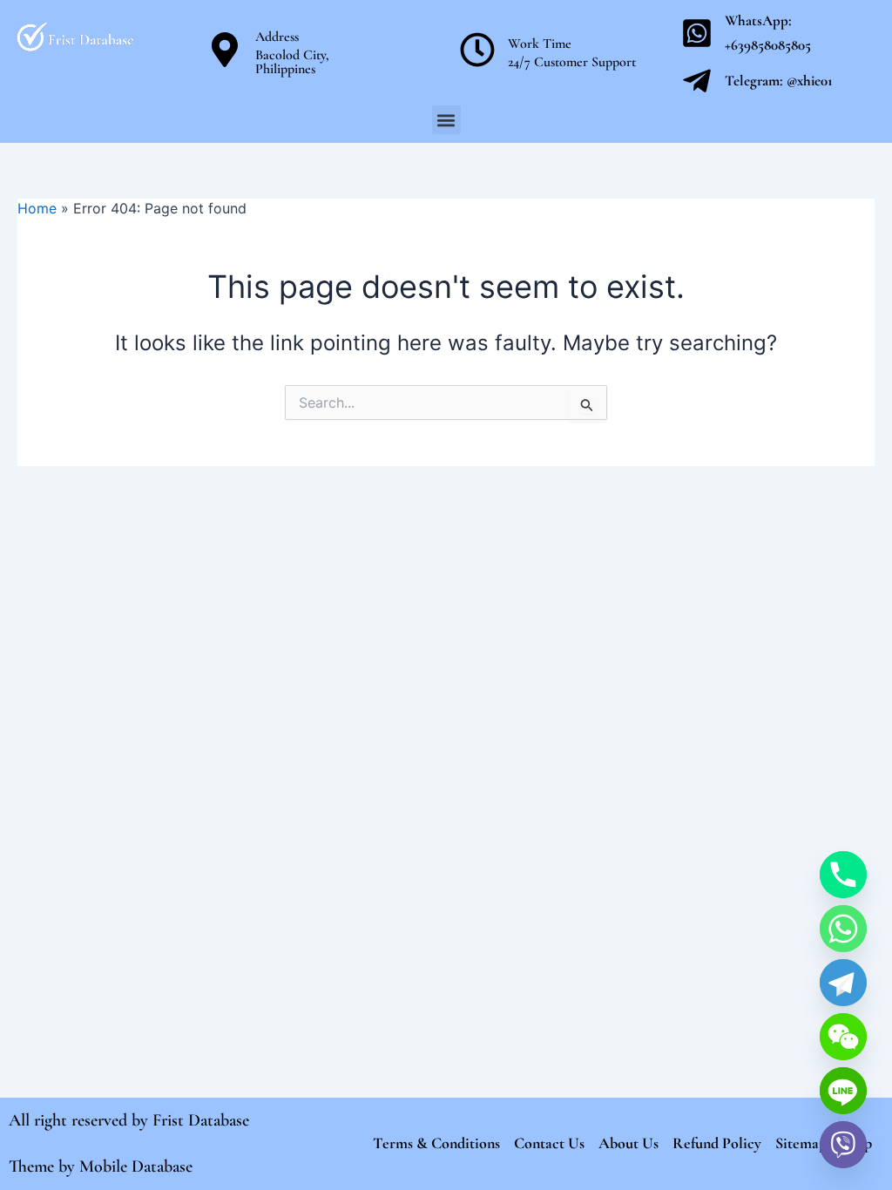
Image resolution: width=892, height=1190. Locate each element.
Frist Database (200, 1120)
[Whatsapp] (843, 928)
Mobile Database (136, 1166)
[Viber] (843, 1144)
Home (37, 208)
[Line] (843, 1090)
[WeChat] (843, 1036)
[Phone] (843, 874)
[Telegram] (843, 982)
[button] (446, 119)
